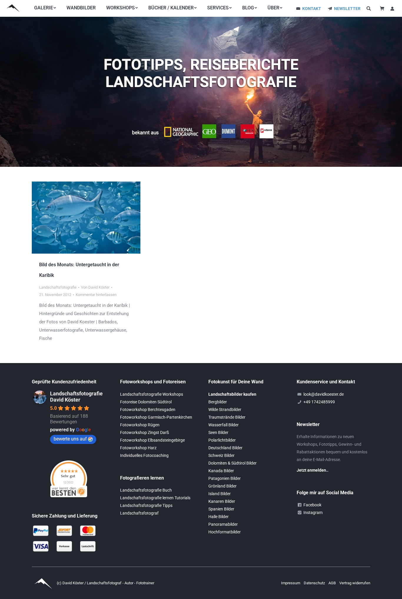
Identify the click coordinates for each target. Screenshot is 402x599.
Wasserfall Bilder (223, 424)
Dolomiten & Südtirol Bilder (232, 463)
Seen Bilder (218, 432)
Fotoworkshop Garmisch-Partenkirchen (156, 417)
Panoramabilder (223, 524)
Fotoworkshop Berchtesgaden (147, 409)
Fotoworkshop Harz (138, 447)
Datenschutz (315, 583)
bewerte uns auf (70, 439)
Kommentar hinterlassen (96, 294)
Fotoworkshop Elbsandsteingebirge (152, 440)
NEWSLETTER (347, 8)
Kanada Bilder (221, 470)
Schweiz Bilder (221, 455)
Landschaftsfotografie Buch (146, 490)
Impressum (291, 583)
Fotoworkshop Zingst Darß (144, 432)
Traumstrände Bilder (226, 417)
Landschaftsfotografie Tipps (146, 505)
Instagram (313, 512)
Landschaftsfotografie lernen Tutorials (155, 497)
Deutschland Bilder (225, 447)
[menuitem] (45, 8)
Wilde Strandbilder (224, 409)
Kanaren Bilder (221, 501)
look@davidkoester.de (323, 394)
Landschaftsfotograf (139, 513)
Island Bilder (219, 493)
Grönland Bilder (222, 486)
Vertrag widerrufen (354, 583)
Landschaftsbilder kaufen (232, 394)
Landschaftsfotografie (58, 287)
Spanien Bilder (221, 509)
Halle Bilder (218, 516)
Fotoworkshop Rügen (140, 424)
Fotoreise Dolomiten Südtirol (146, 402)
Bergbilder (217, 402)
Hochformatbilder (224, 532)
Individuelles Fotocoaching (144, 455)
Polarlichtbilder (222, 440)
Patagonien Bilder (224, 478)
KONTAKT (311, 8)
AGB (332, 583)
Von (95, 287)
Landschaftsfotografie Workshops (151, 394)
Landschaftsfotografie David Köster (76, 396)
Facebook (312, 505)
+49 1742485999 (319, 402)
